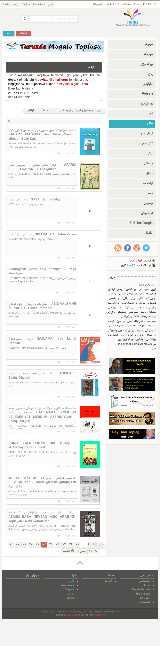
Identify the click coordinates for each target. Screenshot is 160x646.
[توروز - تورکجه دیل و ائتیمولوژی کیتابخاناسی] (128, 18)
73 (64, 544)
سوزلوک (148, 54)
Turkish (6, 5)
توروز (112, 277)
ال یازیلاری (146, 134)
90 (97, 551)
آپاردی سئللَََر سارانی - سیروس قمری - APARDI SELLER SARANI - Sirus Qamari (42, 167)
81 (11, 544)
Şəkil (149, 233)
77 (37, 544)
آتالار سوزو (146, 143)
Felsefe (147, 94)
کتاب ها (46, 110)
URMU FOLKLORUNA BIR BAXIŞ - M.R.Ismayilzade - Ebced (42, 445)
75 (51, 544)
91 (90, 551)
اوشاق (149, 173)
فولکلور (30, 110)
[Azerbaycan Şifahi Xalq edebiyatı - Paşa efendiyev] (90, 280)
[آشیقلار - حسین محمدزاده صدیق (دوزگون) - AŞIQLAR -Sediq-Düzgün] (90, 385)
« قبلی (101, 544)
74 (57, 544)
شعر (150, 114)
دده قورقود (147, 104)
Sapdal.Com (72, 615)
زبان (150, 74)
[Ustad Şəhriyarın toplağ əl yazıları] (132, 419)
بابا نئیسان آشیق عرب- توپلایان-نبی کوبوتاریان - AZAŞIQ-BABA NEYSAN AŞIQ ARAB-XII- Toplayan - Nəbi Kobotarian (42, 517)
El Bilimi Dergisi (141, 223)
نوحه (150, 193)
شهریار (148, 44)
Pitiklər (147, 4)
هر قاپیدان (147, 213)
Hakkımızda (112, 4)
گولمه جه (148, 183)
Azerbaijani (39, 5)
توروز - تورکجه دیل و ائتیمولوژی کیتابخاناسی (80, 110)
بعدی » (81, 551)
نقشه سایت (144, 602)
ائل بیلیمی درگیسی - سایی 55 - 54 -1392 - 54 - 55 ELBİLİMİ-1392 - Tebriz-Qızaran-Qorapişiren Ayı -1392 (42, 482)
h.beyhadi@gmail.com (51, 80)
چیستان (148, 163)
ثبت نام (23, 33)
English (26, 5)
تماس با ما (98, 4)
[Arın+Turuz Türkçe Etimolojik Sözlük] (132, 402)
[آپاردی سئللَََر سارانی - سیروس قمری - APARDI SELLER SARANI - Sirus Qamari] (90, 176)
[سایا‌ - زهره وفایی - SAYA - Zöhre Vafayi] (90, 211)
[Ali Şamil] (132, 366)
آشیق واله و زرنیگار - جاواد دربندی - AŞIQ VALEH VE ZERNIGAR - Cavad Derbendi (42, 306)
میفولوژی (148, 84)
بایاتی (149, 153)
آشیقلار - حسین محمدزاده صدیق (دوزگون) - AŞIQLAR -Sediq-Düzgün (42, 376)
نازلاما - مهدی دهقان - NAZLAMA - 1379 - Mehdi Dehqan (42, 341)
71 (77, 544)
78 (31, 544)
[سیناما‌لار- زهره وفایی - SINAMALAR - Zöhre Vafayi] (90, 246)
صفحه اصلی (144, 581)
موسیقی (148, 203)
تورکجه (16, 5)
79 (24, 544)
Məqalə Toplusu (131, 4)
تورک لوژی (146, 64)
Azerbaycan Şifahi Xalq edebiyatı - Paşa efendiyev (42, 271)
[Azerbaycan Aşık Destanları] (132, 385)
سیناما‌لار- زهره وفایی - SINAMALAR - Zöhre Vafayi (42, 234)
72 (71, 544)
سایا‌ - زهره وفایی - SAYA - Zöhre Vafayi (34, 199)
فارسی (50, 5)
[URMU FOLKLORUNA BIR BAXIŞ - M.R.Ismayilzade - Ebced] (90, 454)
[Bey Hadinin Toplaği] (132, 435)
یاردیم (91, 67)
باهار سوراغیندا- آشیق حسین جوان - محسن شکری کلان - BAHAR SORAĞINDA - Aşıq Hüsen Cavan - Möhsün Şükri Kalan (42, 135)
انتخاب (66, 551)
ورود (9, 33)
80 (18, 544)
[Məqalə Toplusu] (54, 51)
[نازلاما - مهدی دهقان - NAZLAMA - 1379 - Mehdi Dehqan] (90, 350)
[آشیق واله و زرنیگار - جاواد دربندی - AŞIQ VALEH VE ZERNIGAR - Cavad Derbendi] (90, 315)
